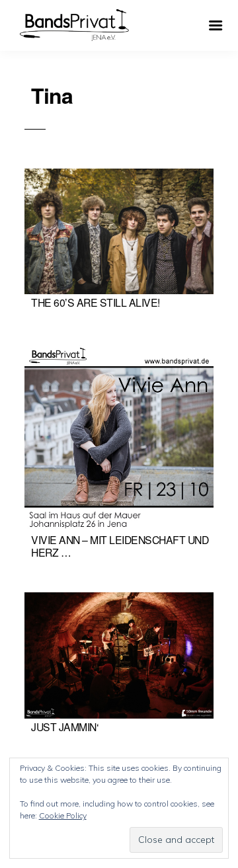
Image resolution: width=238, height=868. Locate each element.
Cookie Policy (63, 815)
